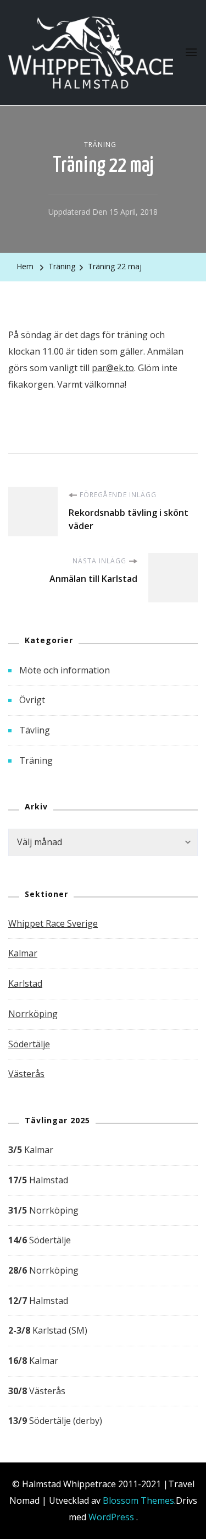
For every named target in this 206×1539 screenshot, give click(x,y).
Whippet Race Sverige (53, 923)
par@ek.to (113, 368)
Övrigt (32, 700)
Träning (100, 144)
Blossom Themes (138, 1500)
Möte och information (64, 670)
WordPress (111, 1517)
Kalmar (22, 953)
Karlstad (25, 983)
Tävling (34, 730)
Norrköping (33, 1014)
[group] (103, 1285)
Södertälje (29, 1044)
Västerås (26, 1074)
